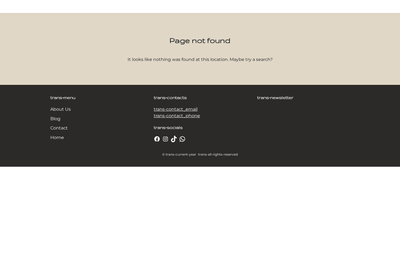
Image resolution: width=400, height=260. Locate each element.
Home (57, 137)
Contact (59, 128)
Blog (55, 118)
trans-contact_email (176, 109)
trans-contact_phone (177, 115)
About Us (60, 109)
